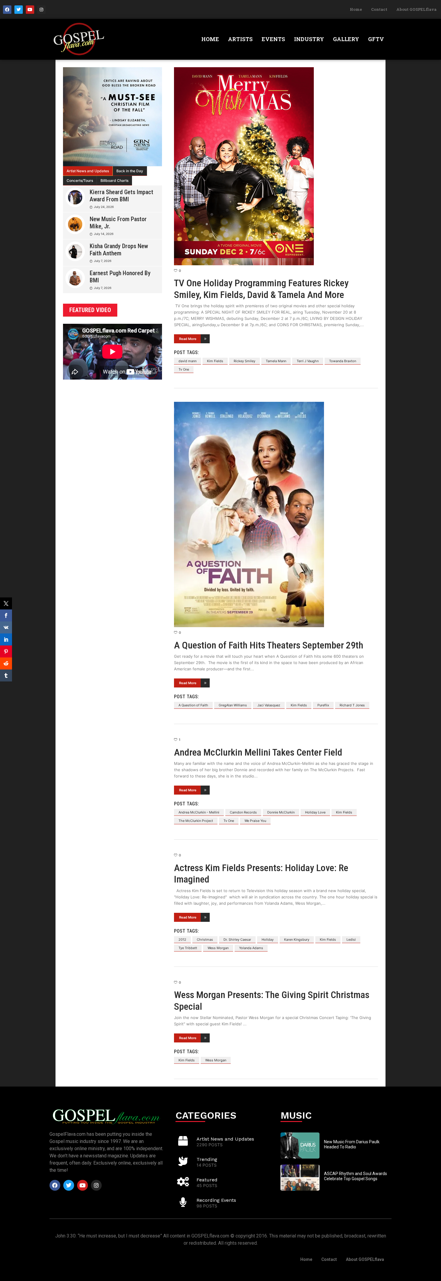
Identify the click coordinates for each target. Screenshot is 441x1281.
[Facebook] (7, 9)
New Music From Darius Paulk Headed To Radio (352, 1144)
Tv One (183, 369)
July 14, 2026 (103, 234)
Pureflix (323, 705)
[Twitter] (18, 9)
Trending (206, 1159)
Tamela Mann (276, 361)
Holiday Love (315, 812)
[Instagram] (41, 9)
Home (356, 9)
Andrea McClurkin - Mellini (198, 812)
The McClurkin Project (195, 821)
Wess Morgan (218, 948)
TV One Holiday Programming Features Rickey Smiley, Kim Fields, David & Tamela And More (261, 288)
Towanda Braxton (342, 361)
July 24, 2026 (104, 207)
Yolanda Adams (251, 948)
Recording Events (216, 1200)
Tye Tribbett (187, 948)
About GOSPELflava (416, 9)
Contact (379, 9)
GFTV (376, 39)
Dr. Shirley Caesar (237, 939)
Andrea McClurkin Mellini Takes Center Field (258, 752)
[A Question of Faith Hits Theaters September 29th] (276, 514)
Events (273, 39)
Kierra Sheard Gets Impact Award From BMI (121, 195)
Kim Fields (215, 361)
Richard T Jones (352, 705)
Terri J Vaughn (308, 361)
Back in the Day (129, 171)
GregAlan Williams (233, 705)
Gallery (346, 39)
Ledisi (351, 939)
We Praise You (255, 821)
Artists (240, 39)
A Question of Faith (193, 705)
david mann (187, 361)
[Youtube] (30, 9)
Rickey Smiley (244, 361)
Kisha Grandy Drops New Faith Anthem (119, 249)
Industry (309, 39)
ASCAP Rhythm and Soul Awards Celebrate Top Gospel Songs (355, 1176)
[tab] (88, 171)
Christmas (205, 939)
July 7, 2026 (102, 261)
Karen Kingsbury (296, 939)
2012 (182, 939)
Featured (207, 1180)
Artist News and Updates (88, 171)
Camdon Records (243, 812)
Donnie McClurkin (281, 812)
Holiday (268, 939)
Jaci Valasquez (268, 705)
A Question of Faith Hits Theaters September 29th (268, 645)
